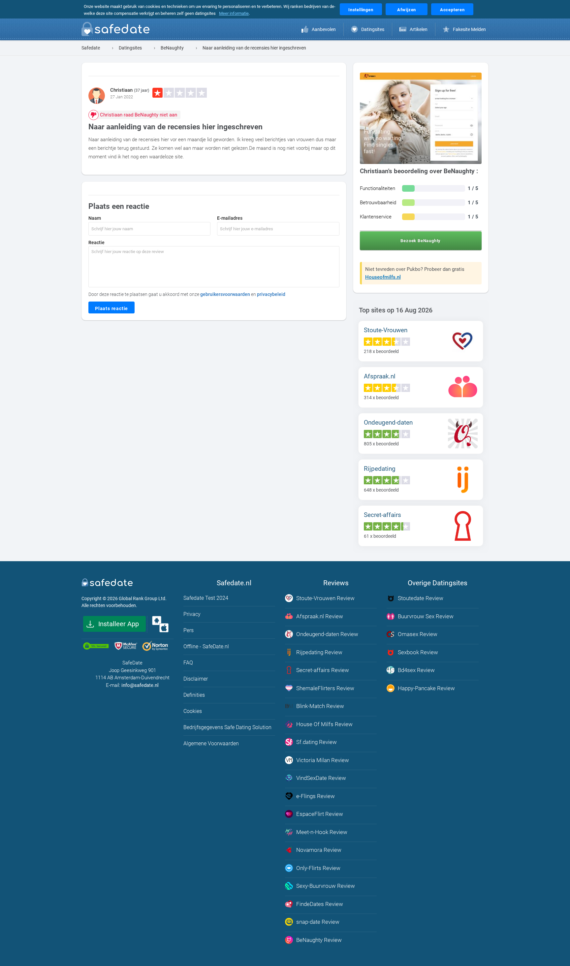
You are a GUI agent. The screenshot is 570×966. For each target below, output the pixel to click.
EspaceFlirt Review (319, 814)
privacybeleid (271, 294)
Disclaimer (195, 679)
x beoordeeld (381, 351)
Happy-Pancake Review (426, 688)
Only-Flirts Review (318, 868)
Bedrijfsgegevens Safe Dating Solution (227, 727)
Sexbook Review (418, 652)
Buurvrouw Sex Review (426, 616)
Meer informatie (234, 13)
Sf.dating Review (316, 742)
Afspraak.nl (380, 376)
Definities (194, 695)
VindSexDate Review (321, 778)
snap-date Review (317, 921)
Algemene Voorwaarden (211, 743)
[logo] (117, 30)
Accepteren (452, 9)
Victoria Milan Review (322, 760)
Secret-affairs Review (322, 670)
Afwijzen (406, 9)
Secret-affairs (382, 515)
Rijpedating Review (319, 652)
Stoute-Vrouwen (385, 330)
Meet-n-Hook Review (321, 832)
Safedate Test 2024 (205, 598)
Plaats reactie (111, 308)
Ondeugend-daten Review (327, 634)
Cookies (192, 711)
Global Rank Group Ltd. (143, 598)
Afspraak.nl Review (319, 616)
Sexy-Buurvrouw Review (325, 886)
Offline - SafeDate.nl (206, 646)
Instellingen (360, 9)
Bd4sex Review (416, 670)
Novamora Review (318, 850)
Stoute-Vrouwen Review (325, 598)
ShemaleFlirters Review (325, 688)
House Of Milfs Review (324, 724)
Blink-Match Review (320, 706)
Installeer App (118, 624)
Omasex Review (417, 634)
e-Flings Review (315, 796)
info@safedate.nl (140, 685)
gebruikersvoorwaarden (225, 294)
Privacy (192, 614)
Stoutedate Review (420, 598)
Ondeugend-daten (388, 422)
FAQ (188, 663)
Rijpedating (380, 468)
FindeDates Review (319, 904)
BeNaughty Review (319, 940)
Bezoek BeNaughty (420, 240)
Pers (188, 630)
